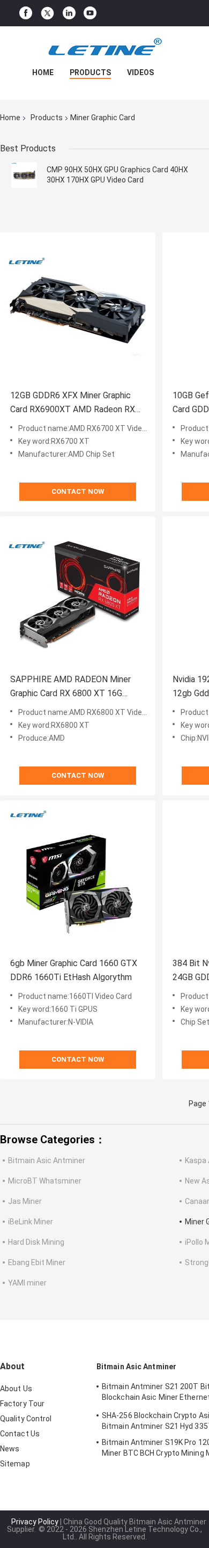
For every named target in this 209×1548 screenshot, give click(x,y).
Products (90, 72)
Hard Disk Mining (36, 1242)
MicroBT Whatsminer (44, 1181)
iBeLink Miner (30, 1221)
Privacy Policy (34, 1521)
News (9, 1448)
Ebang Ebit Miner (36, 1262)
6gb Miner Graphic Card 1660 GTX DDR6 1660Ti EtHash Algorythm (73, 970)
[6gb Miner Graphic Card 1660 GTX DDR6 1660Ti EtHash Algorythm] (78, 878)
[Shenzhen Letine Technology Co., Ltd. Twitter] (47, 13)
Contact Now (77, 491)
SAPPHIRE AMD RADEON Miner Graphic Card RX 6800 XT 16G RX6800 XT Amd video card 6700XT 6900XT (70, 687)
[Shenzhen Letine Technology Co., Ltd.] (104, 48)
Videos (140, 72)
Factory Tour (22, 1403)
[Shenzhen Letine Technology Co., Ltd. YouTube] (90, 13)
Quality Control (26, 1418)
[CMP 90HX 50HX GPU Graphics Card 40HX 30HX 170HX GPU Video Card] (24, 175)
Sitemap (15, 1463)
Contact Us (20, 1433)
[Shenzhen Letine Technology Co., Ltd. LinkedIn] (69, 13)
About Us (16, 1388)
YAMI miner (27, 1283)
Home (43, 72)
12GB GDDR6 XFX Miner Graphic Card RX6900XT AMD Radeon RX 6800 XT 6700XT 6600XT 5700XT (75, 403)
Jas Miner (25, 1201)
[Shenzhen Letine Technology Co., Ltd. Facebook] (25, 13)
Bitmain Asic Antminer (46, 1160)
